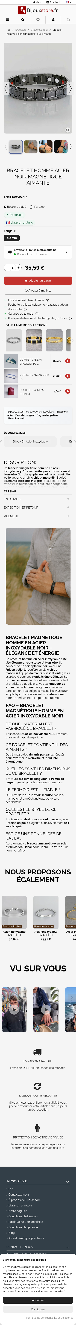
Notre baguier (17, 1211)
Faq (10, 1189)
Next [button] (70, 146)
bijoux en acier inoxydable (30, 441)
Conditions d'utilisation (22, 1216)
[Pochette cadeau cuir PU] (11, 390)
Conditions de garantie (23, 1227)
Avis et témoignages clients (26, 1238)
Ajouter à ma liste (39, 290)
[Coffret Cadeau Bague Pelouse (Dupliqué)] (11, 360)
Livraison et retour (20, 1205)
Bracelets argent (25, 415)
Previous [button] (5, 146)
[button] (37, 207)
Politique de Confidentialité (25, 1222)
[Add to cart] (67, 360)
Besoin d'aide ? (16, 206)
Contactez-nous (19, 1194)
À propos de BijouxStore (24, 1200)
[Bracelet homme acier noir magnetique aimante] (15, 146)
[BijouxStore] (38, 10)
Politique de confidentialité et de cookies (49, 1317)
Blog (11, 1232)
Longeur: (10, 231)
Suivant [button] (70, 88)
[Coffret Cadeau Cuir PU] (11, 375)
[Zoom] (68, 130)
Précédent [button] (5, 88)
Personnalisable (11, 926)
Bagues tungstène (47, 415)
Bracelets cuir (16, 418)
